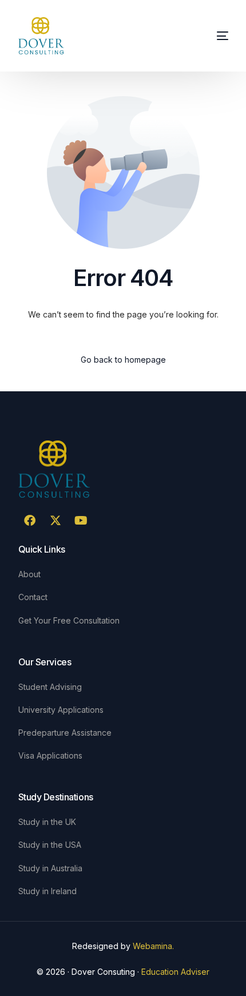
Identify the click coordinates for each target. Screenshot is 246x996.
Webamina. (153, 946)
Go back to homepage (123, 359)
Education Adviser (175, 972)
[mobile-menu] (221, 36)
